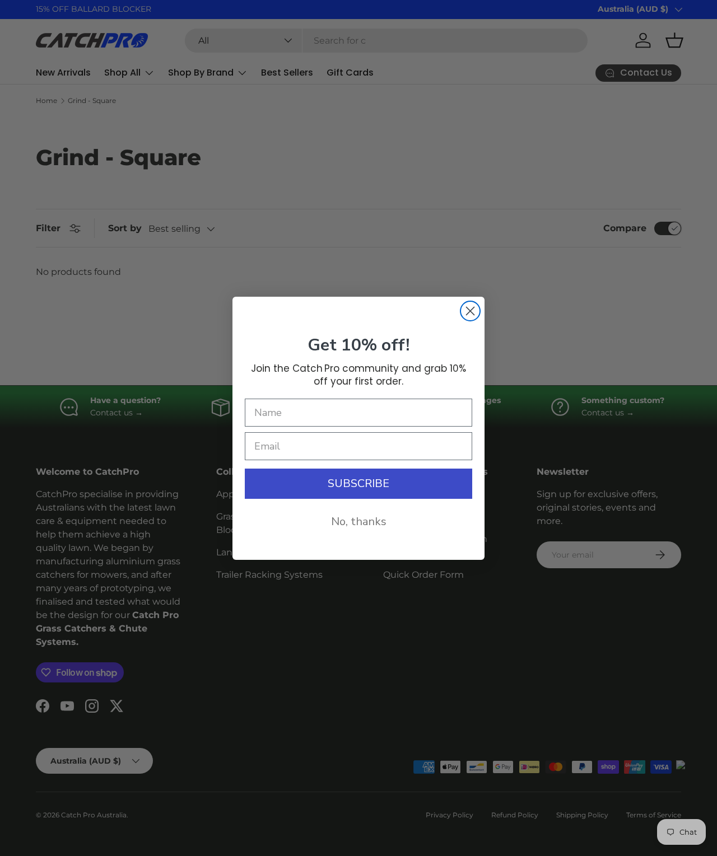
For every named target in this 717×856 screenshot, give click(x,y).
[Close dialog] (470, 311)
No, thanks (359, 521)
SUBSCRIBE (358, 483)
